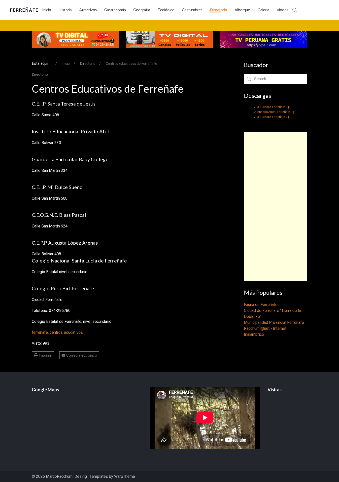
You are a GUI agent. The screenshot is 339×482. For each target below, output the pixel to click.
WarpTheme (124, 476)
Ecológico (166, 10)
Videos (282, 10)
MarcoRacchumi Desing (67, 476)
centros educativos (66, 332)
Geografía (141, 10)
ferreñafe (40, 332)
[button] (294, 9)
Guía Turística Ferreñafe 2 (272, 117)
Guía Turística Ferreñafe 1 (272, 107)
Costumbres (192, 10)
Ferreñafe (24, 10)
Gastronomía (115, 10)
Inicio (46, 10)
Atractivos (88, 10)
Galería (263, 10)
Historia (65, 10)
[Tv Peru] (263, 39)
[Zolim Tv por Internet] (169, 39)
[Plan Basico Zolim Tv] (75, 39)
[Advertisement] (275, 206)
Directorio (218, 10)
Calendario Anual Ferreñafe (273, 112)
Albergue (242, 10)
